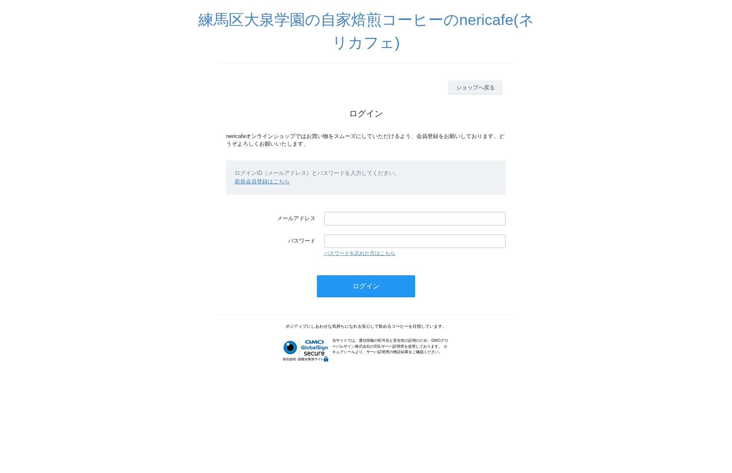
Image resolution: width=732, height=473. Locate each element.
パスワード (302, 241)
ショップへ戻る (475, 87)
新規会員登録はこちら (262, 181)
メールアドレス (296, 218)
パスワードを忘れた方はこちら (359, 253)
